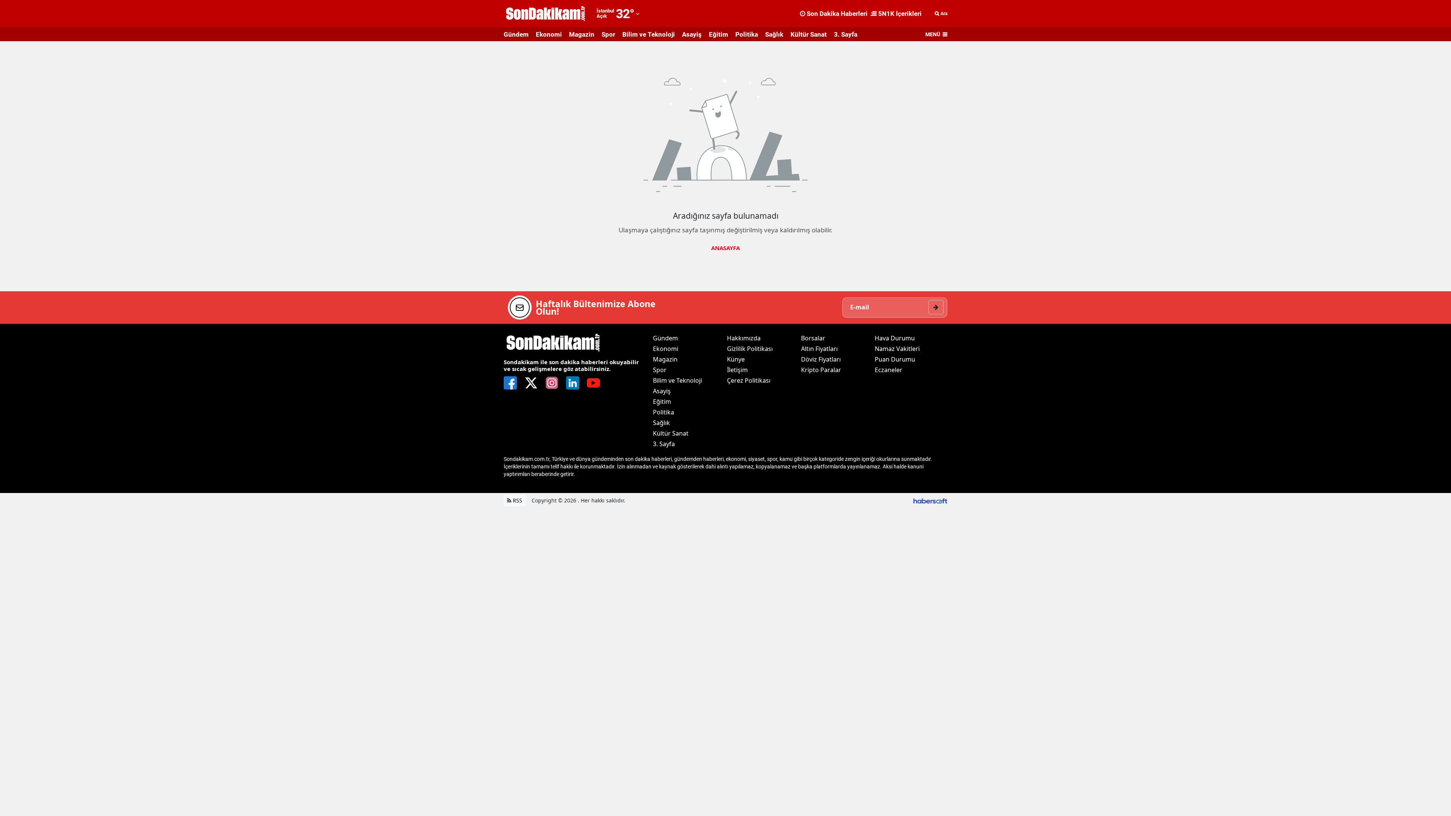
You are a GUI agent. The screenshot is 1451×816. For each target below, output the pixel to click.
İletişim (737, 370)
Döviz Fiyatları (821, 359)
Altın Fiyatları (819, 349)
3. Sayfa (845, 34)
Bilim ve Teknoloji (648, 34)
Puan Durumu (895, 359)
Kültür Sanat (808, 34)
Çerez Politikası (748, 380)
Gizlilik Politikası (750, 349)
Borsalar (813, 338)
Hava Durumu (895, 338)
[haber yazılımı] (930, 500)
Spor (608, 34)
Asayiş (692, 34)
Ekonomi (549, 34)
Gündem (516, 34)
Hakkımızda (744, 338)
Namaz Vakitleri (897, 349)
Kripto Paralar (821, 370)
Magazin (581, 34)
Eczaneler (888, 370)
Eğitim (718, 34)
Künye (736, 359)
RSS (516, 500)
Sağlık (774, 34)
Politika (746, 34)
